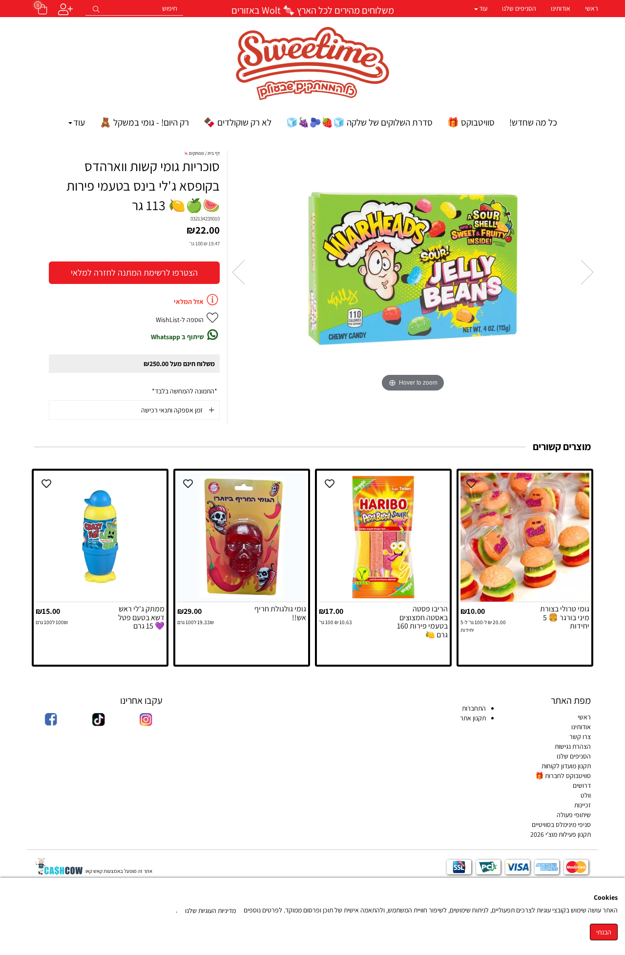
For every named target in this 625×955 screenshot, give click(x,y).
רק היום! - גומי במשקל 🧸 (144, 122)
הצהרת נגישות (573, 746)
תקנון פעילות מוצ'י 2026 (560, 834)
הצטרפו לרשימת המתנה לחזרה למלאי (134, 272)
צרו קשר (580, 736)
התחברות (474, 708)
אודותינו (560, 8)
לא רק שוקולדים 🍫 (237, 122)
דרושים (582, 785)
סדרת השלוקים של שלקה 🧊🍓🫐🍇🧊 (359, 122)
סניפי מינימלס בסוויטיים (561, 824)
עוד (483, 8)
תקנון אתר (472, 718)
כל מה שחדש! (533, 122)
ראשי (591, 8)
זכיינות (582, 805)
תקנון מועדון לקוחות (566, 765)
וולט (586, 795)
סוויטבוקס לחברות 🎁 (563, 775)
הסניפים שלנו (519, 8)
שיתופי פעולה (574, 814)
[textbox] (312, 9)
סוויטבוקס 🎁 (471, 122)
